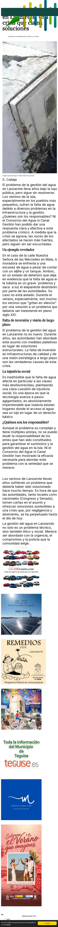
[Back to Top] (2, 914)
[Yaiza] (23, 684)
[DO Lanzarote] (21, 906)
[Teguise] (21, 774)
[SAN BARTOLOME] (21, 729)
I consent (47, 923)
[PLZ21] (21, 634)
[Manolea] (21, 819)
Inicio (8, 919)
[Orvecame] (21, 589)
